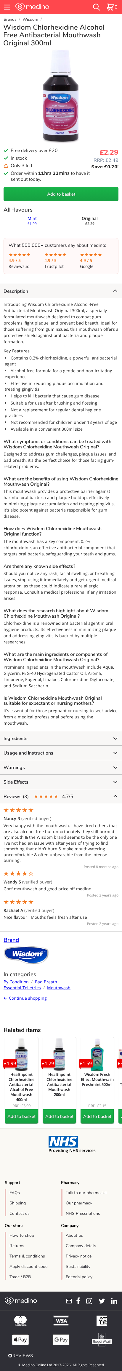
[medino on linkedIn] (112, 1301)
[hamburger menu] (7, 7)
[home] (42, 7)
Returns (16, 1246)
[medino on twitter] (100, 1301)
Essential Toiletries (22, 987)
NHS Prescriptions (83, 1213)
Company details (81, 1246)
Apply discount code (28, 1266)
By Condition (16, 982)
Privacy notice (79, 1256)
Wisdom (30, 19)
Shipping (17, 1203)
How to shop (21, 1235)
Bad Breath (46, 982)
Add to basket (61, 194)
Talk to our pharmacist (86, 1193)
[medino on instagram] (87, 1301)
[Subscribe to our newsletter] (67, 1301)
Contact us (19, 1213)
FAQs (14, 1193)
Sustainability (78, 1266)
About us (74, 1235)
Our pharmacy (79, 1203)
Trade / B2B (20, 1277)
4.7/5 (38, 796)
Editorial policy (79, 1277)
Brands (10, 19)
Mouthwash (58, 987)
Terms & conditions (27, 1256)
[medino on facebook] (76, 1301)
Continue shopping (27, 998)
